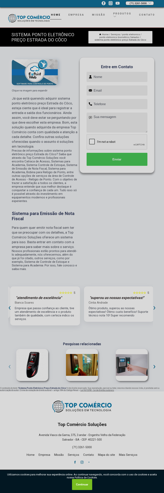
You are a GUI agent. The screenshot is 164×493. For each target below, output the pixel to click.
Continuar (82, 484)
